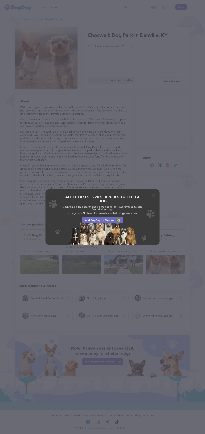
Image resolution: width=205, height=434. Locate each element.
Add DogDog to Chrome (99, 220)
